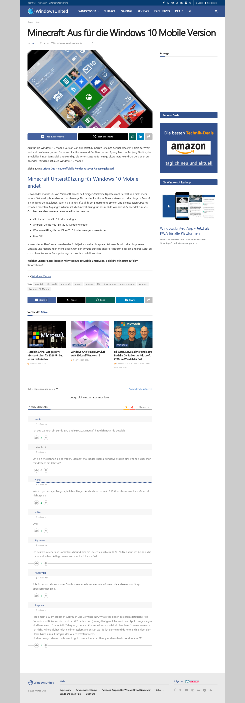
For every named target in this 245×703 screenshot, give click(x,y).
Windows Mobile (74, 43)
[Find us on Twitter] (168, 3)
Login (200, 2)
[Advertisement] (189, 85)
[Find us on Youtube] (173, 3)
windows (143, 284)
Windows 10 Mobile (39, 289)
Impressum (42, 2)
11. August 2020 (48, 43)
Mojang (89, 284)
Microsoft (52, 284)
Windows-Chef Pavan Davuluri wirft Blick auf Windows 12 (88, 353)
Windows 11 (87, 11)
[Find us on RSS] (190, 3)
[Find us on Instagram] (177, 3)
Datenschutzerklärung (58, 2)
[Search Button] (216, 11)
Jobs (158, 689)
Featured (122, 345)
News (38, 22)
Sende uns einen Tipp (70, 693)
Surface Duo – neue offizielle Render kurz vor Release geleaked (77, 168)
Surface (110, 11)
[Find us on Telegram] (186, 3)
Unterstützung (127, 284)
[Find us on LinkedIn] (181, 3)
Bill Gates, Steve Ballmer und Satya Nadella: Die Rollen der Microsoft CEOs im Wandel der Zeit (133, 355)
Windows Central (41, 276)
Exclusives (162, 11)
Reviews (143, 11)
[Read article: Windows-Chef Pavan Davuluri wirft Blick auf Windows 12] (90, 334)
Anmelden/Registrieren (140, 388)
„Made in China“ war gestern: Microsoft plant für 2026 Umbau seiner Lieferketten (45, 355)
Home (30, 22)
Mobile (78, 284)
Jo (33, 43)
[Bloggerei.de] (192, 681)
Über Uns (32, 2)
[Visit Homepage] (49, 11)
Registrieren (212, 2)
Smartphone (110, 284)
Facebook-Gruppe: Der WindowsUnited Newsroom (126, 689)
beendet (39, 284)
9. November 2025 (80, 360)
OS (98, 284)
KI (190, 11)
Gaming (126, 11)
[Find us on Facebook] (163, 3)
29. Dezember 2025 (37, 363)
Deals (179, 11)
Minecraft (66, 284)
